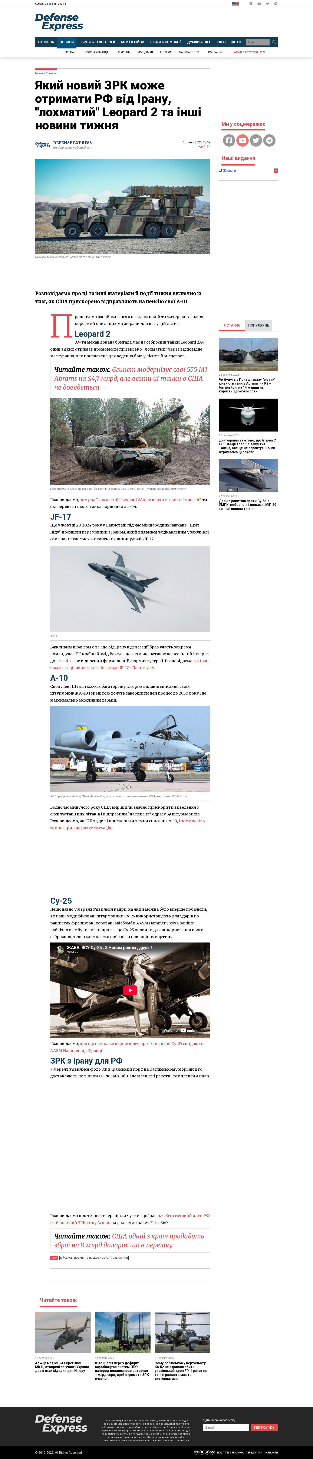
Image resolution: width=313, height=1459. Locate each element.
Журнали (124, 52)
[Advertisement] (191, 22)
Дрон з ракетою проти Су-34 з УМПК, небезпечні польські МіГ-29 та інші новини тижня (247, 505)
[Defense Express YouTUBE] (259, 5)
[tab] (232, 325)
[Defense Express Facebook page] (251, 5)
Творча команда (96, 52)
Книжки (165, 52)
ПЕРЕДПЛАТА (254, 1452)
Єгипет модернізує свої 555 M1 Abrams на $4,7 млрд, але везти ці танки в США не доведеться (130, 378)
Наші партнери (189, 52)
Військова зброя (98, 1257)
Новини (52, 73)
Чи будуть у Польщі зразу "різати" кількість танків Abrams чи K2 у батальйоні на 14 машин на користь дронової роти (247, 385)
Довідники (145, 52)
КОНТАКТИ (271, 1452)
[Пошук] (274, 42)
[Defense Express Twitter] (268, 5)
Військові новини (72, 1257)
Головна (40, 73)
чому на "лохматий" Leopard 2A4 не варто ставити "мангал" (140, 499)
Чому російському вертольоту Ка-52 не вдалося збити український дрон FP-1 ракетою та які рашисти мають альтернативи (181, 1371)
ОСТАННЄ (232, 325)
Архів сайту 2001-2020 (249, 52)
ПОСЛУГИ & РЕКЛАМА (230, 1452)
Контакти (215, 52)
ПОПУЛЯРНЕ (258, 325)
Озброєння (120, 1257)
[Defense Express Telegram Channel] (276, 5)
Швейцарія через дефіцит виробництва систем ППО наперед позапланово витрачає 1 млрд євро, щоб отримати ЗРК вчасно (122, 1371)
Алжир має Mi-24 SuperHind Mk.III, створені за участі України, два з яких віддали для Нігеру (62, 1367)
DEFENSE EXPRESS (72, 142)
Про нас (70, 52)
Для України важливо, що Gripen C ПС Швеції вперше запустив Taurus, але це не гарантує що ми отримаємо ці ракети (247, 446)
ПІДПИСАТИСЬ (264, 1427)
